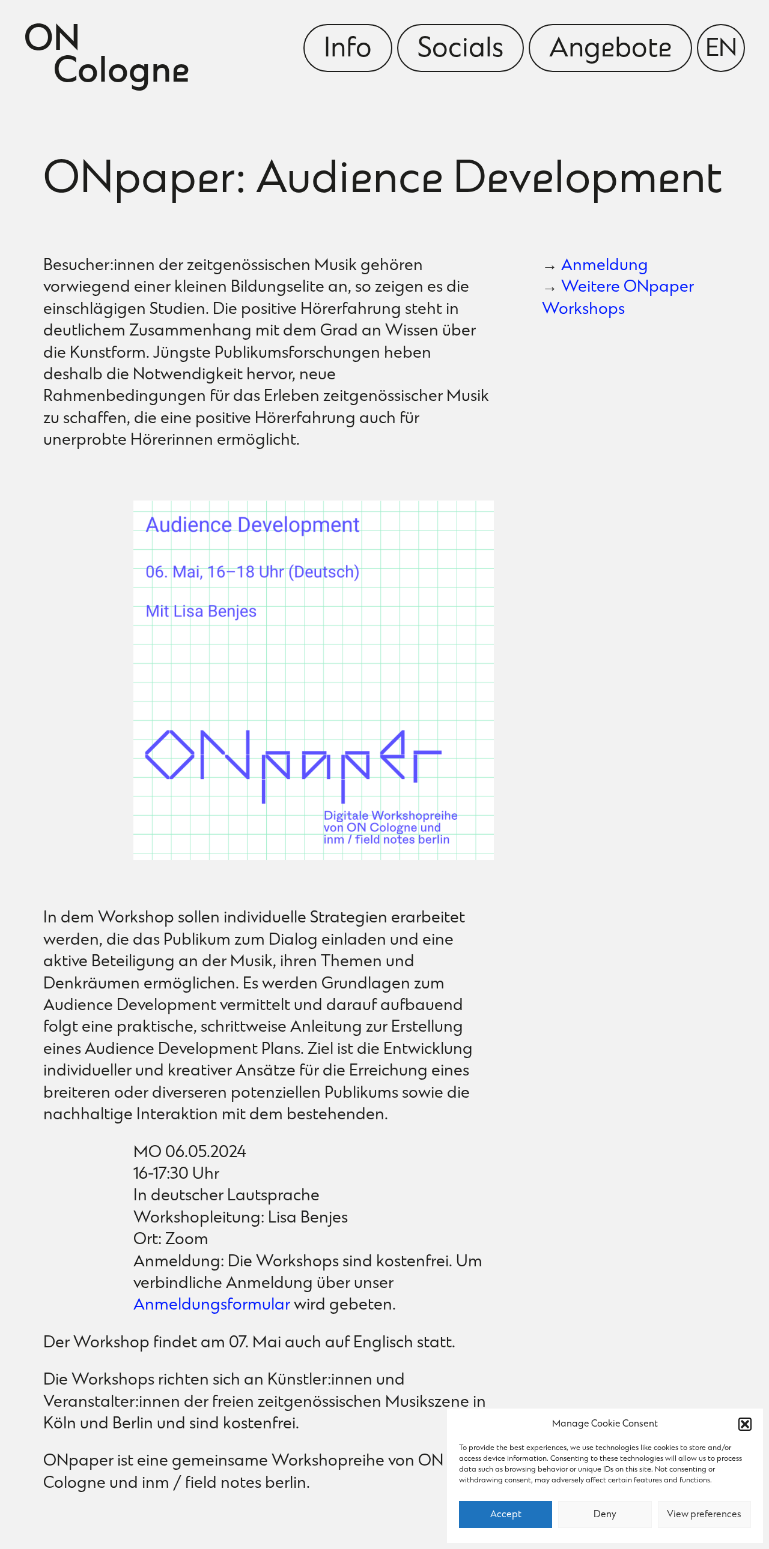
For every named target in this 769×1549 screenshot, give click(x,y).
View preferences (704, 1514)
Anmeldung (604, 266)
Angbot (610, 49)
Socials (460, 49)
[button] (745, 1424)
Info (348, 49)
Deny (605, 1514)
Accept (505, 1514)
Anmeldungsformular (211, 1305)
